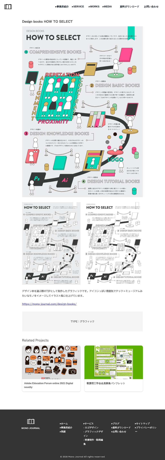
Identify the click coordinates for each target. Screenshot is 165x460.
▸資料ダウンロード (121, 427)
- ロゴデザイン (90, 427)
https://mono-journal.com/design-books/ (49, 304)
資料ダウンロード (129, 6)
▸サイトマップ (142, 423)
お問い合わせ (151, 6)
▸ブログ (115, 423)
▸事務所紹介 (62, 6)
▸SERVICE (78, 6)
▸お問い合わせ (119, 431)
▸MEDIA (107, 6)
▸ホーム (64, 423)
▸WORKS (94, 6)
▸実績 (63, 431)
